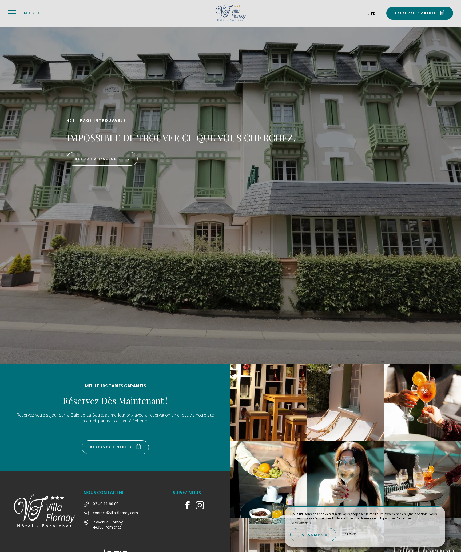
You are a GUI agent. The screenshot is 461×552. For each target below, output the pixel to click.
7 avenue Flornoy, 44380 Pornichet (108, 524)
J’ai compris (313, 535)
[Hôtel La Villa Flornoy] (230, 13)
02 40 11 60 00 (105, 503)
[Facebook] (189, 506)
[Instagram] (202, 506)
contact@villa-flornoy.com (115, 512)
